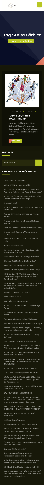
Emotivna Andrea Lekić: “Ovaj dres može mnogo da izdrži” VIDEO (21, 251)
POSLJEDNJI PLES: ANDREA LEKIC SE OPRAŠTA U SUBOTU (23, 208)
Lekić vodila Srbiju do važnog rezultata (21, 256)
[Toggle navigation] (39, 4)
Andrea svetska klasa (13, 245)
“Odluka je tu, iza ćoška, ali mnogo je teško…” (21, 239)
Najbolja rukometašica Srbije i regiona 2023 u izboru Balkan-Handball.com (21, 461)
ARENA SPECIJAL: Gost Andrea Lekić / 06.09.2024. (20, 414)
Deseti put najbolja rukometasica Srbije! (22, 269)
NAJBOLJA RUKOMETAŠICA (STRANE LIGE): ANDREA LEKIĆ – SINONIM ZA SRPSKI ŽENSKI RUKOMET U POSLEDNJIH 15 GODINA (22, 399)
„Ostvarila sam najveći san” (16, 301)
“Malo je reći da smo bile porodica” (20, 261)
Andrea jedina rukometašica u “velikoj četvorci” (21, 335)
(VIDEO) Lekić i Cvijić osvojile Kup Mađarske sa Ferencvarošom (23, 443)
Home (13, 41)
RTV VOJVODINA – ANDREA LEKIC (18, 393)
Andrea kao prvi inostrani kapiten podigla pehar (22, 306)
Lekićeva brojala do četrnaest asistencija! (23, 323)
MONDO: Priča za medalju (15, 180)
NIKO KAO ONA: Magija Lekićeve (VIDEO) (21, 467)
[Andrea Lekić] (13, 5)
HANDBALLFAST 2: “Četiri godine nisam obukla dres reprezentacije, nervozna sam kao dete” (21, 276)
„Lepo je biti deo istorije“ (15, 449)
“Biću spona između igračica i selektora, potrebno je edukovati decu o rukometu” (23, 190)
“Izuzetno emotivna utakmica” (17, 292)
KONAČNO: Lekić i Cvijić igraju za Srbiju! (21, 372)
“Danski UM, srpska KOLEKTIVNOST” (19, 117)
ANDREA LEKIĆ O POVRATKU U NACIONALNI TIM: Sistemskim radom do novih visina (22, 346)
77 (32, 111)
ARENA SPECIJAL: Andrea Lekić (17, 185)
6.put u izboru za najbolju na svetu (19, 265)
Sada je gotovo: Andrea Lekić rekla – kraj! (23, 227)
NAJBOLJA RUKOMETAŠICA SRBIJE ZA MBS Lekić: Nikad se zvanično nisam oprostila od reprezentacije (22, 379)
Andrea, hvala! (10, 203)
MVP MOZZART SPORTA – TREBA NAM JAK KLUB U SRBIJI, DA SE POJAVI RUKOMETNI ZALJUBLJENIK (22, 361)
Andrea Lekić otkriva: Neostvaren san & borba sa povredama (21, 353)
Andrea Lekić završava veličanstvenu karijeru (20, 233)
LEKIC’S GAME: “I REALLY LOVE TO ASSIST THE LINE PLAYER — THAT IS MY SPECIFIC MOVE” (22, 407)
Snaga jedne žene (12, 296)
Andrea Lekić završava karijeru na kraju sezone (21, 222)
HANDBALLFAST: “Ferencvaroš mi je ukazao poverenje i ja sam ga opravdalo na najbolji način (23, 285)
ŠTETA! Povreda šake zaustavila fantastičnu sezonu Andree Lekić (18, 454)
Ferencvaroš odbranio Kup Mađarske (20, 319)
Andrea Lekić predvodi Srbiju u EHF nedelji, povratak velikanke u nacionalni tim (22, 328)
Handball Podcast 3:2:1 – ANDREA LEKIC (21, 424)
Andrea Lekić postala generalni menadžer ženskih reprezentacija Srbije (22, 197)
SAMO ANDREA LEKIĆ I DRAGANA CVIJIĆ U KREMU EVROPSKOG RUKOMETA (21, 429)
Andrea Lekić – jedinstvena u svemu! (20, 368)
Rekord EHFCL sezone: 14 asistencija (20, 341)
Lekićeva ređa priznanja (14, 420)
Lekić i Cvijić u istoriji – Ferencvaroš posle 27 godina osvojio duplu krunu (22, 436)
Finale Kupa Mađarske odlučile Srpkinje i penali (21, 313)
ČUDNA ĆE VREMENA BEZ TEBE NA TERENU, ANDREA (21, 215)
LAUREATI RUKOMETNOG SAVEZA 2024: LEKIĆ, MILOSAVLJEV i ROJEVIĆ (23, 387)
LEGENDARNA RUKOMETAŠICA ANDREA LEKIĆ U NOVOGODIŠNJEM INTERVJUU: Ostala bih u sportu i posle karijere (22, 473)
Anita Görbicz (26, 41)
